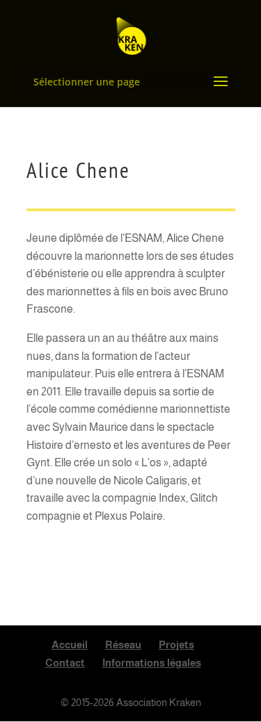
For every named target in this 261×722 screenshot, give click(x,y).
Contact (65, 662)
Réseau (123, 644)
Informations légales (151, 662)
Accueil (70, 644)
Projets (176, 644)
